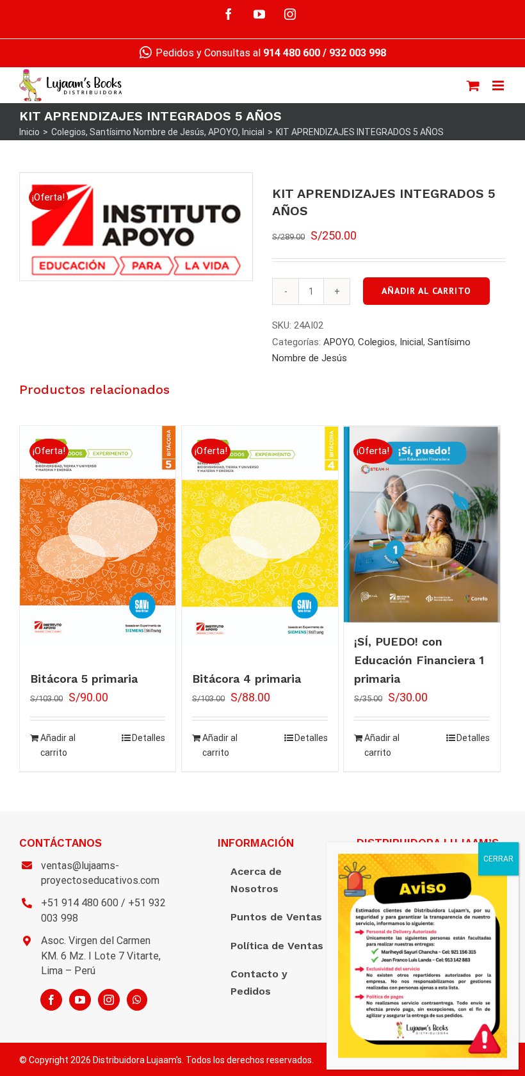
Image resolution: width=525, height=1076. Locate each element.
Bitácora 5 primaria (84, 678)
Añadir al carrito (426, 291)
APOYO (338, 342)
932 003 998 (357, 53)
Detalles (148, 738)
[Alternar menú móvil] (499, 85)
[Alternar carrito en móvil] (473, 85)
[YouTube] (80, 1000)
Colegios (376, 342)
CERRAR (498, 858)
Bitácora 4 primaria (246, 678)
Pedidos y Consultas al (236, 53)
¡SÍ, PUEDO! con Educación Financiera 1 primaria (419, 660)
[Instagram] (109, 1000)
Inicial (411, 342)
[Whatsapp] (137, 1000)
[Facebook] (51, 1000)
